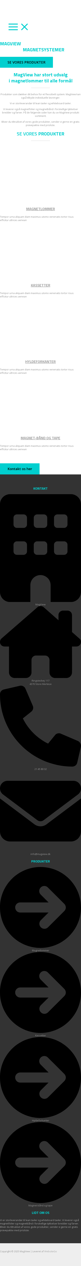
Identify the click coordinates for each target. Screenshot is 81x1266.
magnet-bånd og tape (40, 438)
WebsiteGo (50, 1251)
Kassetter (40, 285)
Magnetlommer (40, 209)
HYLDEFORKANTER (40, 361)
